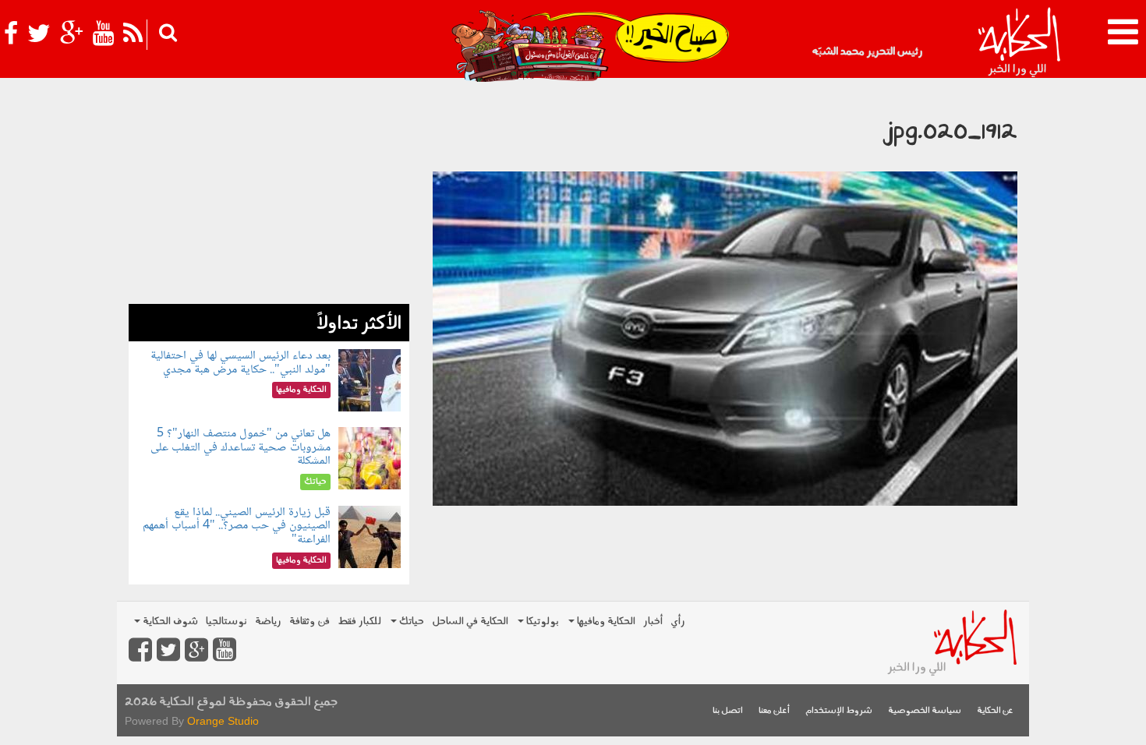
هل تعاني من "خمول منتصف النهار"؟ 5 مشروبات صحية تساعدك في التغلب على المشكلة (240, 447)
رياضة (268, 621)
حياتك (410, 621)
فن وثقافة (309, 621)
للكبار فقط (359, 621)
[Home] (1018, 43)
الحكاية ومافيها (605, 621)
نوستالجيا (226, 621)
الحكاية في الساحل (470, 621)
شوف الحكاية (169, 621)
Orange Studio (223, 721)
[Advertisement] (269, 195)
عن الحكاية (995, 711)
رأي (677, 621)
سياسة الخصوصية (924, 711)
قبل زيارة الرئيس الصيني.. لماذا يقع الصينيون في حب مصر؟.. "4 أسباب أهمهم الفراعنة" (237, 526)
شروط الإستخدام (838, 711)
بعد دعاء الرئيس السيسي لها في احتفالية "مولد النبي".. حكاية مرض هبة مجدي (240, 362)
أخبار (653, 621)
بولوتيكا (541, 621)
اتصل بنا (728, 711)
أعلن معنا (774, 711)
